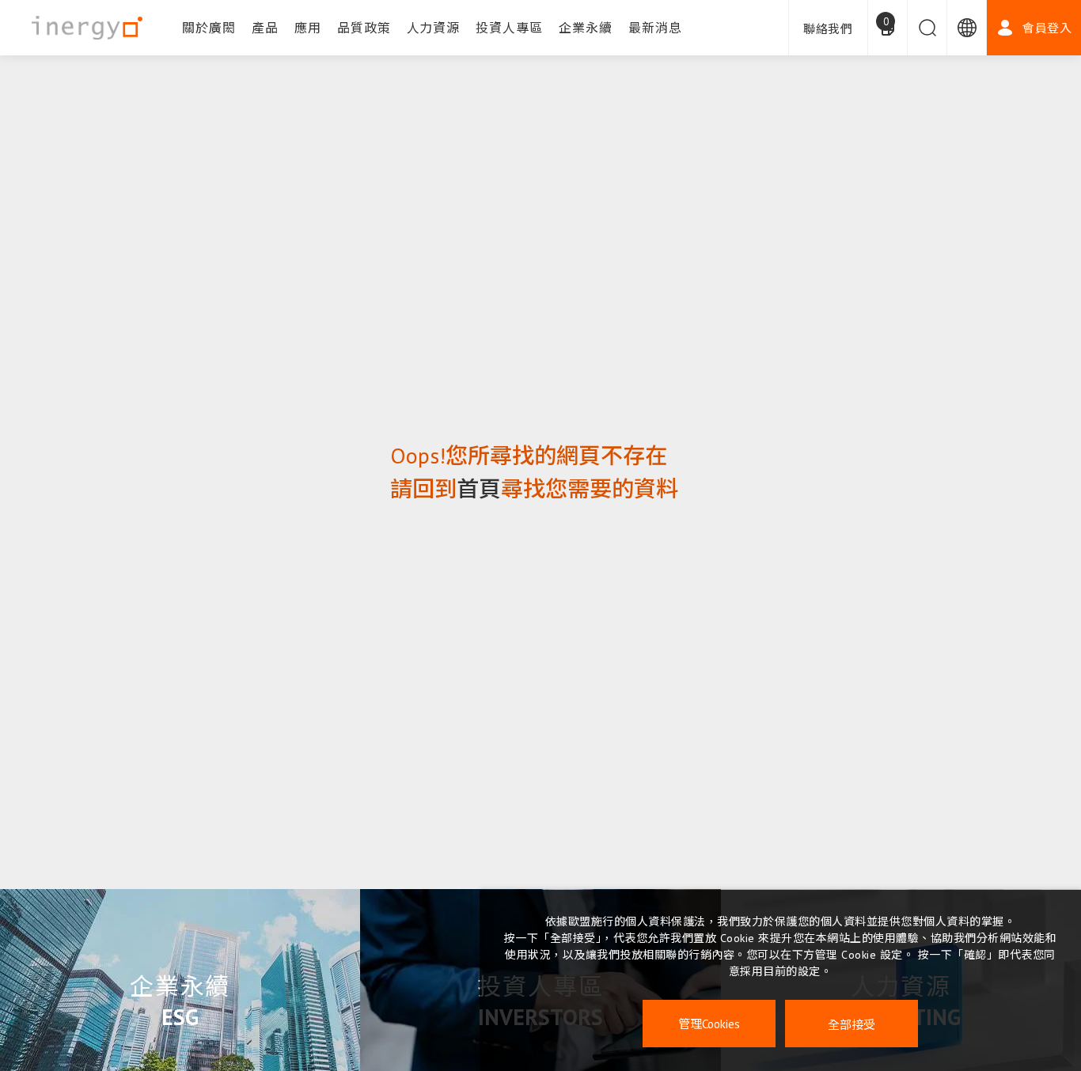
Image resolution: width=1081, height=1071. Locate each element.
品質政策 (364, 28)
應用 (307, 28)
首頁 (479, 488)
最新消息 (655, 28)
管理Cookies (709, 1023)
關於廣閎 (209, 28)
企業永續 (586, 28)
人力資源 (434, 28)
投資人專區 (509, 28)
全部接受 (851, 1024)
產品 (265, 28)
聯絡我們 (828, 28)
